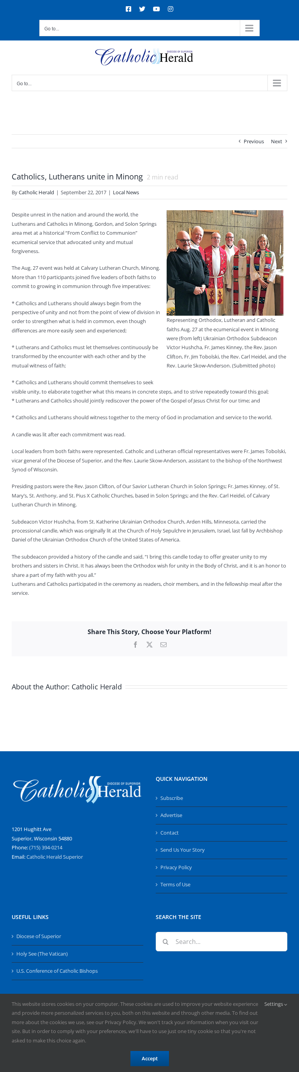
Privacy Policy (176, 867)
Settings (274, 1003)
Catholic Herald (36, 192)
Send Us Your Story (182, 849)
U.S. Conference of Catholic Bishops (57, 970)
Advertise (171, 815)
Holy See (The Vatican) (42, 953)
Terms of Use (175, 884)
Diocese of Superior (38, 936)
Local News (126, 192)
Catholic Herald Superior (54, 856)
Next (276, 141)
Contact (169, 832)
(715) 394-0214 (45, 847)
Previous (254, 141)
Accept (150, 1058)
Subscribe (171, 797)
